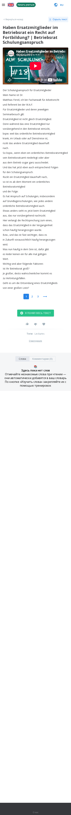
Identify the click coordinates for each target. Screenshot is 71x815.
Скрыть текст (60, 19)
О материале (35, 341)
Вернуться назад (14, 19)
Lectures (39, 333)
